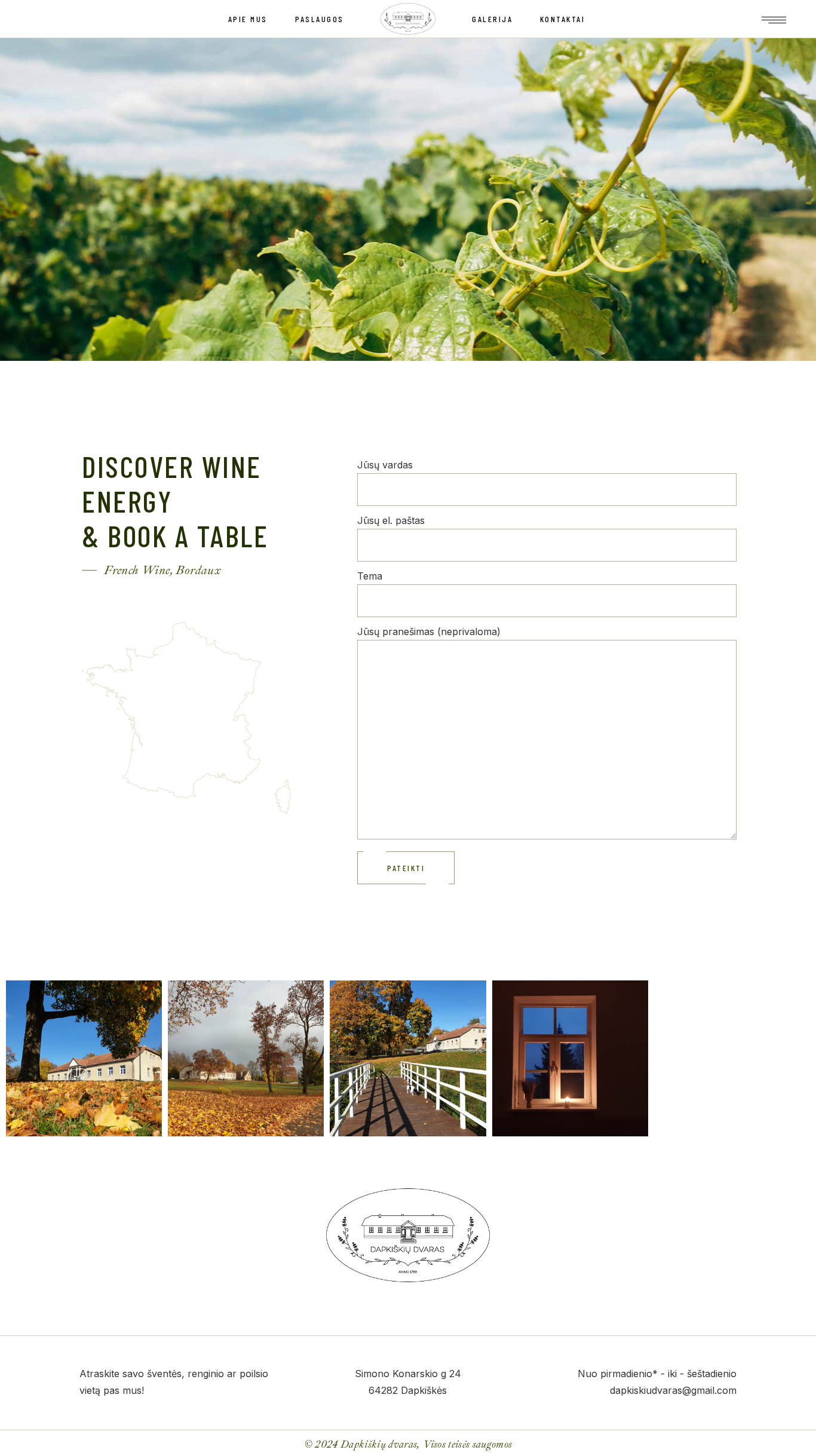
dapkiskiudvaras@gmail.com (673, 1390)
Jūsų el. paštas (391, 520)
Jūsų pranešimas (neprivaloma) (429, 631)
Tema (369, 576)
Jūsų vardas (385, 465)
